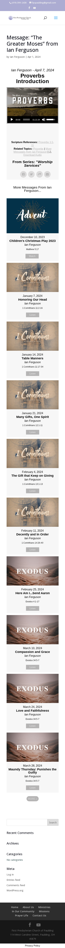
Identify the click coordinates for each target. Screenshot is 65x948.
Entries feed (13, 879)
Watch (32, 256)
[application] (32, 119)
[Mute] (43, 119)
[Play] (12, 119)
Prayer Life (21, 915)
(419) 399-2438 (19, 2)
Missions (44, 911)
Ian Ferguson (17, 56)
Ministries (44, 907)
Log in (10, 874)
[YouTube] (34, 9)
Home (14, 907)
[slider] (26, 119)
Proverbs (38, 148)
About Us (28, 907)
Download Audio (32, 154)
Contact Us (39, 915)
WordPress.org (15, 890)
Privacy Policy (32, 945)
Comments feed (16, 885)
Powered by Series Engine (32, 808)
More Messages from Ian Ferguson (32, 150)
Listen (32, 315)
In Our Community (23, 911)
